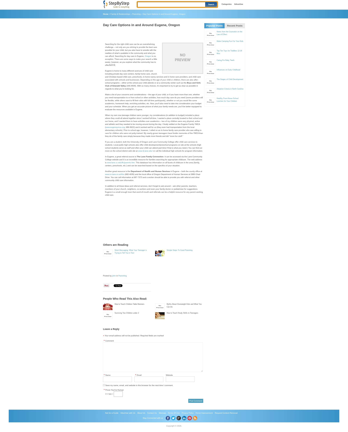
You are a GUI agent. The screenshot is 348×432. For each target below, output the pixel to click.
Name (108, 375)
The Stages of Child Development (230, 79)
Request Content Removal (226, 413)
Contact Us (152, 413)
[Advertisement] (152, 34)
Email (139, 375)
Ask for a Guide (111, 413)
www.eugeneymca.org (115, 127)
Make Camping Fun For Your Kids (230, 41)
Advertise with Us (127, 413)
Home (105, 14)
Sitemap (162, 413)
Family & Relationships (120, 14)
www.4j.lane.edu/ (145, 151)
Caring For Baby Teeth (225, 60)
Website (169, 375)
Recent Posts (235, 25)
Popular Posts (214, 25)
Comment (109, 340)
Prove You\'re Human (114, 390)
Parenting (136, 14)
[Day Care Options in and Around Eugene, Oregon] (182, 58)
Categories (227, 4)
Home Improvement (204, 413)
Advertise (238, 4)
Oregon (148, 56)
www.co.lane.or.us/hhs (114, 174)
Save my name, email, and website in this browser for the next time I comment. (139, 385)
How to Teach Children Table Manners (129, 304)
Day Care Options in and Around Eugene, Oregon (164, 14)
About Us (141, 413)
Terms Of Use (174, 413)
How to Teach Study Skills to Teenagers (182, 313)
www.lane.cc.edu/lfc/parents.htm (121, 162)
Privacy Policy (188, 413)
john (114, 276)
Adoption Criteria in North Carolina (230, 89)
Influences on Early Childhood (228, 70)
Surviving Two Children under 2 (127, 313)
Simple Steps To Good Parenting (179, 250)
